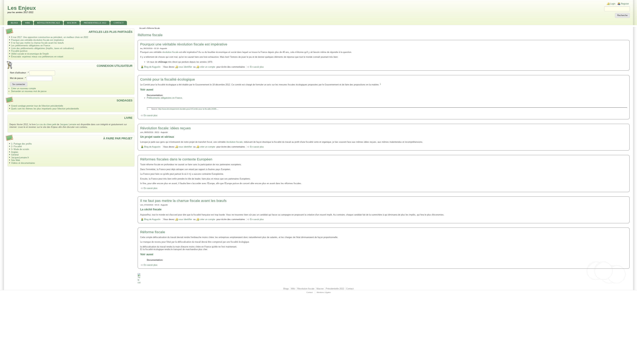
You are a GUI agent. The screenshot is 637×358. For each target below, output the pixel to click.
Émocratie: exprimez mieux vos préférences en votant (37, 56)
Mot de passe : (18, 78)
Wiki (27, 23)
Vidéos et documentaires (23, 163)
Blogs (14, 23)
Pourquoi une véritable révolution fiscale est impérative (37, 40)
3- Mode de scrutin (20, 149)
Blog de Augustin (152, 67)
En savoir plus (257, 67)
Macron (71, 23)
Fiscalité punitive (19, 51)
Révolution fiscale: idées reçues (165, 128)
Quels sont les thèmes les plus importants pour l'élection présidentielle (45, 108)
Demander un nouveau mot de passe (28, 91)
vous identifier (185, 67)
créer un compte (207, 67)
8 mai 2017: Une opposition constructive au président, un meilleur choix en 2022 (49, 37)
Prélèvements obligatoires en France (164, 98)
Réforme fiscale (152, 232)
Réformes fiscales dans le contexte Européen (176, 159)
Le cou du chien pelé (46, 124)
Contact (119, 23)
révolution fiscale (170, 52)
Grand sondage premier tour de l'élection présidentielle (37, 106)
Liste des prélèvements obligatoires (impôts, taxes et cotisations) (42, 48)
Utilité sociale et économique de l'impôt (30, 54)
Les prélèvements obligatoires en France (30, 45)
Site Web (15, 160)
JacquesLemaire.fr (20, 157)
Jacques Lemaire (68, 124)
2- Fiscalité (16, 146)
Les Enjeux (21, 8)
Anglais (14, 152)
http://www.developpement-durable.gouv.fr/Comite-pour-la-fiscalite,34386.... (188, 109)
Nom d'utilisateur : (19, 72)
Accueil (142, 28)
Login (612, 3)
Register (625, 3)
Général (15, 154)
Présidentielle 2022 (95, 23)
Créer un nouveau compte (23, 88)
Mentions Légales (324, 292)
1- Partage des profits (21, 144)
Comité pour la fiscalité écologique (167, 79)
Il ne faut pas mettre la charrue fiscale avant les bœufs (37, 43)
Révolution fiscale (48, 23)
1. (147, 109)
